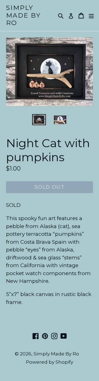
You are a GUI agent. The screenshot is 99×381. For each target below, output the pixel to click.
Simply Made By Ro (23, 15)
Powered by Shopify (49, 362)
